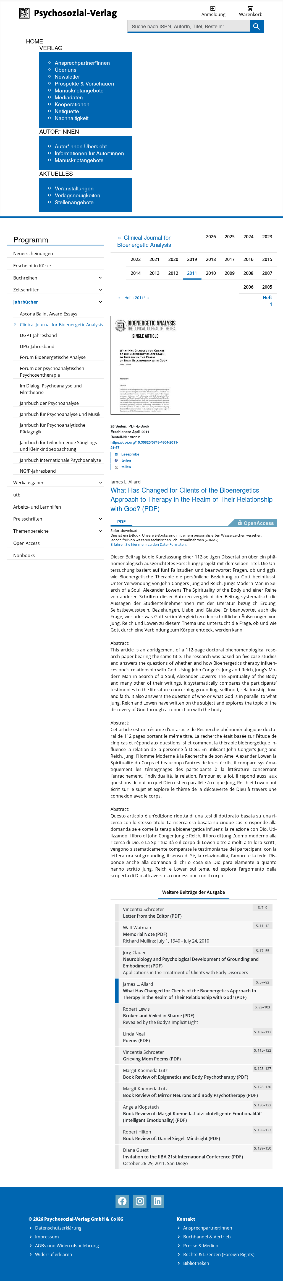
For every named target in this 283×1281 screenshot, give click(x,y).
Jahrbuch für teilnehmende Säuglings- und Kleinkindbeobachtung (59, 445)
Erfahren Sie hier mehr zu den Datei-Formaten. (149, 544)
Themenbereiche (31, 531)
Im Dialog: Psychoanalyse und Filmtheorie (51, 389)
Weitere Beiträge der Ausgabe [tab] (193, 892)
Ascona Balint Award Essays (48, 314)
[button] (121, 460)
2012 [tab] (173, 273)
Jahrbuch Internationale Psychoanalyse (60, 460)
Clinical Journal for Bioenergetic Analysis (61, 325)
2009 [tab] (230, 273)
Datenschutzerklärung (58, 1228)
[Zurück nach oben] (272, 1271)
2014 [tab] (136, 273)
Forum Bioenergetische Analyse (53, 357)
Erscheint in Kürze (32, 266)
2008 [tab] (248, 273)
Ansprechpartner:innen (207, 1228)
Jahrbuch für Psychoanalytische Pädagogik (52, 428)
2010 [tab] (211, 273)
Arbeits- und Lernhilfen (37, 507)
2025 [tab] (230, 237)
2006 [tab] (248, 287)
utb (16, 495)
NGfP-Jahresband (38, 471)
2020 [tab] (173, 259)
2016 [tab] (248, 259)
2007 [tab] (267, 273)
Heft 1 (267, 300)
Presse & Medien (200, 1246)
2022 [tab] (136, 259)
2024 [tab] (248, 237)
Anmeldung (213, 14)
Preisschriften (27, 519)
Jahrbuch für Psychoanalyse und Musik (60, 414)
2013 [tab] (154, 273)
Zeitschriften (26, 290)
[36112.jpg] (145, 365)
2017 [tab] (230, 259)
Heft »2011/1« (136, 297)
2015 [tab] (267, 259)
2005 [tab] (267, 287)
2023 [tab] (267, 237)
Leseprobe (130, 454)
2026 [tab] (211, 237)
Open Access (26, 543)
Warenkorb (251, 14)
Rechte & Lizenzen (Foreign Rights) (219, 1254)
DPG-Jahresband (37, 346)
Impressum (47, 1237)
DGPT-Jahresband (38, 335)
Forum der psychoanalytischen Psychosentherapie (52, 371)
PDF (121, 522)
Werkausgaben (28, 483)
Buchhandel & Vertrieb (207, 1237)
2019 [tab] (192, 259)
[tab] (146, 241)
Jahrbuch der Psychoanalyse (49, 403)
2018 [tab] (211, 259)
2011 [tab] (192, 273)
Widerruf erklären (53, 1254)
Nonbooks (24, 555)
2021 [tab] (154, 259)
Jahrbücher (25, 302)
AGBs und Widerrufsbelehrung (67, 1246)
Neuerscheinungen (33, 253)
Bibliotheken (196, 1263)
